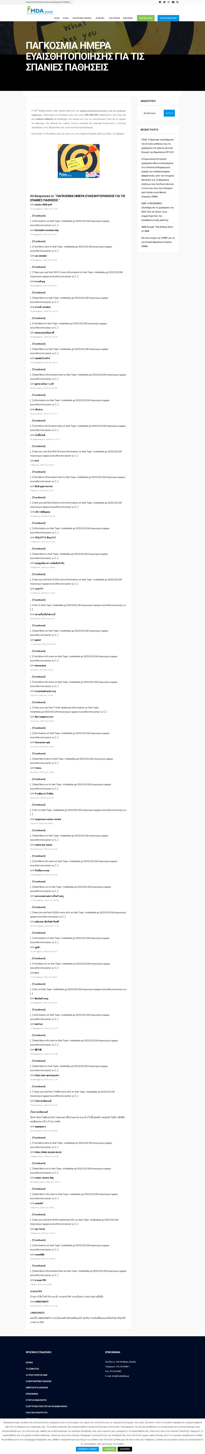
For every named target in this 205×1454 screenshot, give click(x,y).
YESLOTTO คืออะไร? (45, 537)
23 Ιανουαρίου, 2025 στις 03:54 (43, 388)
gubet (38, 640)
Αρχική (29, 1362)
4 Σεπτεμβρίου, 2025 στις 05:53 (44, 874)
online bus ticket (43, 845)
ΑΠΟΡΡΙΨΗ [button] (125, 1449)
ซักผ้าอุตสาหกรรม (44, 486)
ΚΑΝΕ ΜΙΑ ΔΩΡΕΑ (145, 18)
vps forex (40, 1229)
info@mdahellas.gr (120, 1376)
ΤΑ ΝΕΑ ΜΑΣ (100, 18)
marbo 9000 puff (43, 204)
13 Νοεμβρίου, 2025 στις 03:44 (43, 1003)
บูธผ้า (37, 947)
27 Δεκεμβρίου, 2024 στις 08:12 (44, 362)
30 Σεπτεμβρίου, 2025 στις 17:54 (44, 926)
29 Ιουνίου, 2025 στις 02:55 (42, 798)
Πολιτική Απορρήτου (37, 1413)
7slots (38, 768)
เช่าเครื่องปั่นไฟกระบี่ (45, 614)
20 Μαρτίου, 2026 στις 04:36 (42, 1259)
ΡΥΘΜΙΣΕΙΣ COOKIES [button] (87, 1449)
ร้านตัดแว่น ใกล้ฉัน (44, 793)
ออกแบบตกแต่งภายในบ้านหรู (49, 896)
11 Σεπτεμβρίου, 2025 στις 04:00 (44, 900)
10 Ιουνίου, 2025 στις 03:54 (42, 721)
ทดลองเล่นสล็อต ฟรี (44, 332)
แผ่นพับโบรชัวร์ (42, 358)
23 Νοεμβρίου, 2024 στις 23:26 (43, 260)
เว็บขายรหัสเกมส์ (43, 1101)
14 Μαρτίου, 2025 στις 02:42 (42, 542)
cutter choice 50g (44, 1177)
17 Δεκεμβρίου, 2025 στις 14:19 (44, 1028)
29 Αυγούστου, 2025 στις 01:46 (43, 849)
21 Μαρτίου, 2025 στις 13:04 (42, 593)
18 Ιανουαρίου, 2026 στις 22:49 (43, 1105)
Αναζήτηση (169, 113)
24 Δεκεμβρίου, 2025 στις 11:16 (44, 1079)
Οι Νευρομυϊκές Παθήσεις (38, 1381)
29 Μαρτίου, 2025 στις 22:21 (42, 618)
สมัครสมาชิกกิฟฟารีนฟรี (47, 921)
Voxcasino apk (42, 742)
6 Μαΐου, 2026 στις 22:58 (41, 1284)
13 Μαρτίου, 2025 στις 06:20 (42, 516)
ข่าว (37, 973)
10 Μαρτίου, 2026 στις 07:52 (42, 1233)
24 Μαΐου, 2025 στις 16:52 (41, 670)
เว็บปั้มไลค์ (40, 435)
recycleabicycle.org (45, 691)
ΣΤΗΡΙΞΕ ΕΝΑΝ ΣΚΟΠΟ (168, 18)
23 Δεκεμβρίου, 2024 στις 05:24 (44, 337)
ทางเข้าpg (40, 281)
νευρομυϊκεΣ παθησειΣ (82, 18)
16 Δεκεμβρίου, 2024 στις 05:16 (44, 311)
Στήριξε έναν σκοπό (36, 1400)
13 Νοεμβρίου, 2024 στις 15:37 (43, 234)
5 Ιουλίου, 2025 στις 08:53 (41, 823)
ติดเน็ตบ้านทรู (41, 998)
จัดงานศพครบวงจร (44, 717)
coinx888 (39, 1254)
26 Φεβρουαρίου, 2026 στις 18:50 (45, 1182)
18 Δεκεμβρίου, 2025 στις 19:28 (44, 1054)
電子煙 (38, 1049)
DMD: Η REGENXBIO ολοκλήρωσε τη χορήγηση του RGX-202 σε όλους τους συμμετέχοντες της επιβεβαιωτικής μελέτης (157, 211)
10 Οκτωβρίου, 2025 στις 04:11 (43, 951)
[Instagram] (169, 2)
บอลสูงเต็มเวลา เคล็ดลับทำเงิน (49, 563)
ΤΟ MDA (65, 18)
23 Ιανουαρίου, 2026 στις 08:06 (43, 1131)
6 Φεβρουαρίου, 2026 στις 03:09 (44, 1156)
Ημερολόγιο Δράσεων (37, 1387)
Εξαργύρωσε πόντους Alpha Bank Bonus (46, 1406)
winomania (40, 665)
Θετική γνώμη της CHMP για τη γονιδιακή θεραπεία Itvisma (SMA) (158, 242)
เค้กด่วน (39, 409)
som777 (39, 588)
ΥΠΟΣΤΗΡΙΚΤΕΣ (114, 18)
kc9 (37, 460)
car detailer (41, 256)
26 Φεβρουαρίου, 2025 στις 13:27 (45, 439)
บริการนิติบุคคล (42, 512)
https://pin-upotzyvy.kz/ (47, 1075)
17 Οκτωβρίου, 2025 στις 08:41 (43, 977)
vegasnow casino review (48, 819)
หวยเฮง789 (40, 1280)
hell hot (39, 1024)
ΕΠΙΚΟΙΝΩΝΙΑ (128, 18)
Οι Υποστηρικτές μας (36, 1375)
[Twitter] (164, 2)
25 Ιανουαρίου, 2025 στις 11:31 (43, 414)
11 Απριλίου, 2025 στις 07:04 (43, 644)
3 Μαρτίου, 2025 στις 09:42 (42, 465)
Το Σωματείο (32, 1369)
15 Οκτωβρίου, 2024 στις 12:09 (43, 209)
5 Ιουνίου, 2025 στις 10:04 (41, 695)
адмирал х (40, 1126)
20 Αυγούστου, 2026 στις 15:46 (43, 1306)
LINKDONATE (42, 1301)
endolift (39, 1203)
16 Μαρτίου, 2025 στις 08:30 (42, 567)
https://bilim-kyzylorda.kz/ (48, 1152)
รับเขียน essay (42, 870)
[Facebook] (160, 2)
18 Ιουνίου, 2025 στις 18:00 (42, 772)
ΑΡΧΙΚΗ (57, 18)
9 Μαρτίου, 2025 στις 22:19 (42, 490)
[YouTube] (173, 2)
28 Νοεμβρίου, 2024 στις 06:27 (43, 285)
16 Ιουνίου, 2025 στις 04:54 (42, 746)
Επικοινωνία (32, 1394)
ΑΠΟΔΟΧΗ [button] (109, 1449)
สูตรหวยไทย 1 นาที (44, 384)
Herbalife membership (47, 230)
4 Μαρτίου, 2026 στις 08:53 (42, 1207)
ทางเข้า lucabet (43, 307)
